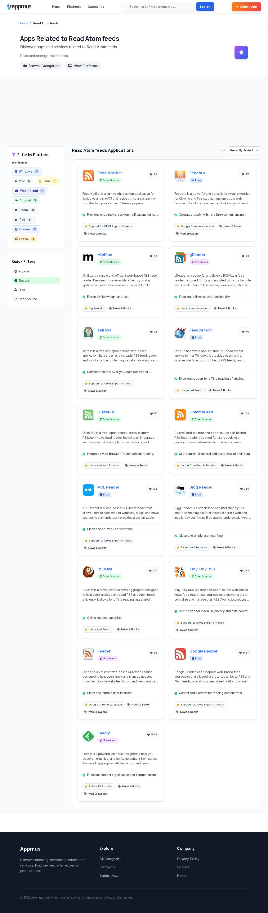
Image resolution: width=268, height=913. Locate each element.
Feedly (104, 732)
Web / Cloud (31, 190)
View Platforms (86, 66)
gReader (197, 254)
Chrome (27, 229)
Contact (183, 867)
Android (28, 200)
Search (205, 6)
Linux (49, 181)
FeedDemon (200, 330)
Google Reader (203, 651)
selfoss (104, 330)
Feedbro (197, 172)
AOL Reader (108, 487)
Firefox (26, 239)
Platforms (74, 6)
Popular (24, 271)
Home (56, 6)
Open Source (27, 299)
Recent (24, 280)
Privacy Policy (188, 859)
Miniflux (105, 254)
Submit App (248, 6)
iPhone (26, 210)
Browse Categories (43, 66)
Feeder (104, 651)
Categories (96, 6)
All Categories (110, 859)
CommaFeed (201, 411)
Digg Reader (200, 487)
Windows (28, 171)
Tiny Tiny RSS (202, 568)
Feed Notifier (110, 172)
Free (22, 289)
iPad (24, 219)
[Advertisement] (134, 115)
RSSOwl (105, 568)
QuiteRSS (107, 411)
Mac (24, 181)
